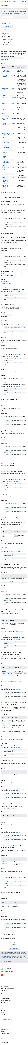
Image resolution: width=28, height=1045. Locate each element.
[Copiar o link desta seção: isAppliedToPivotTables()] (19, 461)
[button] (14, 192)
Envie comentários (7, 26)
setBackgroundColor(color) (5, 141)
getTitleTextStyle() (5, 119)
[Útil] (7, 24)
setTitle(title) (6, 174)
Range (12, 103)
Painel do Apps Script (5, 998)
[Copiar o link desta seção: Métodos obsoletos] (16, 192)
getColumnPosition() (5, 76)
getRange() (4, 103)
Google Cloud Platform (5, 1029)
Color (12, 70)
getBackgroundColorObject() (6, 71)
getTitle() (4, 109)
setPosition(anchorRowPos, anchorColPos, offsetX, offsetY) (6, 162)
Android (2, 1022)
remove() (4, 129)
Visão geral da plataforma (6, 981)
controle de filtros (12, 50)
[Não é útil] (9, 24)
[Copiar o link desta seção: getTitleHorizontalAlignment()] (23, 399)
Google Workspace (11, 20)
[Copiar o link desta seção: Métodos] (8, 63)
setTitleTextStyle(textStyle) (5, 187)
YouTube (3, 1014)
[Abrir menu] (2, 1)
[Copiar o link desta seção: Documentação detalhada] (21, 197)
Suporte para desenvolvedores (7, 988)
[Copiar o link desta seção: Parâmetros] (8, 528)
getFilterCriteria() (5, 96)
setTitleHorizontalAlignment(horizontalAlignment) (5, 180)
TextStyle (13, 118)
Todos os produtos (5, 1033)
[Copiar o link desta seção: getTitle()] (10, 369)
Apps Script (4, 6)
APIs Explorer (4, 1002)
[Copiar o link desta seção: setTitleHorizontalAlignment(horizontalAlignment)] (16, 847)
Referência (25, 20)
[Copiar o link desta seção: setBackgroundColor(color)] (20, 564)
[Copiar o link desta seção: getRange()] (9, 337)
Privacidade (12, 1038)
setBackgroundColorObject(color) (5, 147)
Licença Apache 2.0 (5, 956)
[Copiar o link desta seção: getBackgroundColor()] (19, 938)
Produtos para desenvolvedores (7, 984)
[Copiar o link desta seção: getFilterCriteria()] (16, 304)
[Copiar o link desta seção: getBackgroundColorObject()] (21, 201)
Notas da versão (4, 986)
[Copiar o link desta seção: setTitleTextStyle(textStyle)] (23, 892)
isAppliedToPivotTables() (6, 124)
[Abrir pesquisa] (20, 1)
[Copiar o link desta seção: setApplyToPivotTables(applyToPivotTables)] (7, 520)
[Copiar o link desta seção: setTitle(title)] (13, 804)
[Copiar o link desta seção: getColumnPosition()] (16, 233)
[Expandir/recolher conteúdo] (8, 33)
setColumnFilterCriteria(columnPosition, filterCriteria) (6, 154)
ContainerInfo (5, 281)
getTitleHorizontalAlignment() (5, 115)
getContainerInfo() (5, 89)
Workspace (15, 1)
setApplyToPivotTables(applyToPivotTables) (6, 135)
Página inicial (3, 20)
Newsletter (3, 1010)
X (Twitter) (3, 1012)
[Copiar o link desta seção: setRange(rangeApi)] (15, 760)
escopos (18, 220)
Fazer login (24, 1)
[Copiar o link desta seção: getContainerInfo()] (15, 271)
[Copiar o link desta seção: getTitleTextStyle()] (16, 431)
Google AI (3, 1031)
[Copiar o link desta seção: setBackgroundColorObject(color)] (24, 609)
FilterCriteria (13, 96)
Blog (2, 1008)
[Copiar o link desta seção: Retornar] (6, 208)
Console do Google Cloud (6, 1000)
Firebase (3, 1027)
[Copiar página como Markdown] (15, 29)
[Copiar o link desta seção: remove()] (8, 494)
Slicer (12, 133)
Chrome (2, 1025)
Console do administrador (6, 996)
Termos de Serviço (5, 990)
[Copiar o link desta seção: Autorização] (8, 216)
